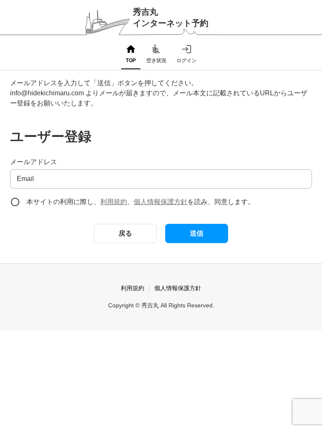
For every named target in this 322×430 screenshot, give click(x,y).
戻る (125, 233)
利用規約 (113, 201)
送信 (196, 233)
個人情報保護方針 (160, 201)
